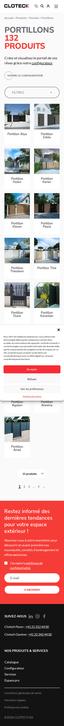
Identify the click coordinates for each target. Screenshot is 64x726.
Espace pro (11, 680)
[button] (58, 330)
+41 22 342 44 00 (40, 634)
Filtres (18, 92)
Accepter (32, 369)
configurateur (42, 63)
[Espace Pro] (48, 6)
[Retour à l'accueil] (16, 6)
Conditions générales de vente (22, 693)
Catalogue (11, 662)
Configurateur (14, 668)
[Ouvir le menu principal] (56, 6)
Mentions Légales (15, 700)
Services (10, 674)
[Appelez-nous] (36, 6)
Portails (34, 17)
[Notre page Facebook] (44, 616)
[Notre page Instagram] (37, 616)
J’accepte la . (26, 565)
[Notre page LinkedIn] (30, 617)
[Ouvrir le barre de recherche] (42, 6)
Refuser (32, 379)
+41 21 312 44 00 (37, 626)
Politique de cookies (32, 396)
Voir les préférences (32, 389)
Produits (21, 17)
